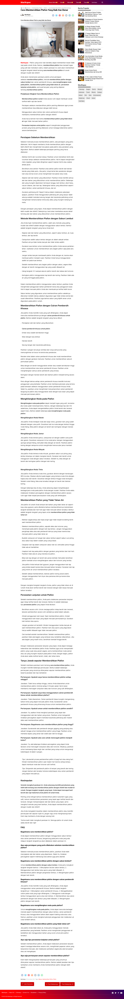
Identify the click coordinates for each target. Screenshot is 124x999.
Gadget (88, 89)
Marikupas (24, 63)
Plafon (54, 979)
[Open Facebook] (113, 993)
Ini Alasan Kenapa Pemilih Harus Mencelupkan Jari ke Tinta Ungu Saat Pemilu (93, 28)
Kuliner (80, 95)
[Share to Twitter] (56, 15)
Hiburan (40, 979)
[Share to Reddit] (63, 15)
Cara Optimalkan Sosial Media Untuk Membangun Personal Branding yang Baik (93, 58)
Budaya (100, 92)
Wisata (93, 92)
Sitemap (18, 992)
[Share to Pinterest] (59, 15)
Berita (94, 89)
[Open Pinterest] (118, 993)
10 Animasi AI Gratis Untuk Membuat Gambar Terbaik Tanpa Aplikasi (92, 65)
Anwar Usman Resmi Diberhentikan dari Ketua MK (93, 71)
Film (86, 95)
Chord (88, 98)
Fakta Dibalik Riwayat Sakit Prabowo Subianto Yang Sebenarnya (93, 51)
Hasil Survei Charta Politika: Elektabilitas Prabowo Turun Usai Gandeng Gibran (93, 14)
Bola (90, 95)
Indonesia (81, 92)
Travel (88, 92)
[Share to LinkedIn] (69, 15)
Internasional (96, 95)
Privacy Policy (42, 992)
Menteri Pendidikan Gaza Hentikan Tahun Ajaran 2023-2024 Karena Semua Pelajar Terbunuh (93, 43)
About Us (11, 992)
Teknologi (81, 89)
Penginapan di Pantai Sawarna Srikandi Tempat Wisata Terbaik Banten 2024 (94, 21)
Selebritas (81, 98)
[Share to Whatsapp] (72, 15)
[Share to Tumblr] (66, 15)
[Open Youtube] (121, 993)
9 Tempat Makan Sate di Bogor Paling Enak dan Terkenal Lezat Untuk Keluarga (94, 35)
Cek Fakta (94, 2)
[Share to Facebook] (53, 15)
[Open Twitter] (116, 993)
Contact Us (26, 992)
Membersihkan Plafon (48, 979)
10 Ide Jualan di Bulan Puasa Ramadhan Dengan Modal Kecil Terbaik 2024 (94, 78)
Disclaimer (34, 992)
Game (93, 98)
